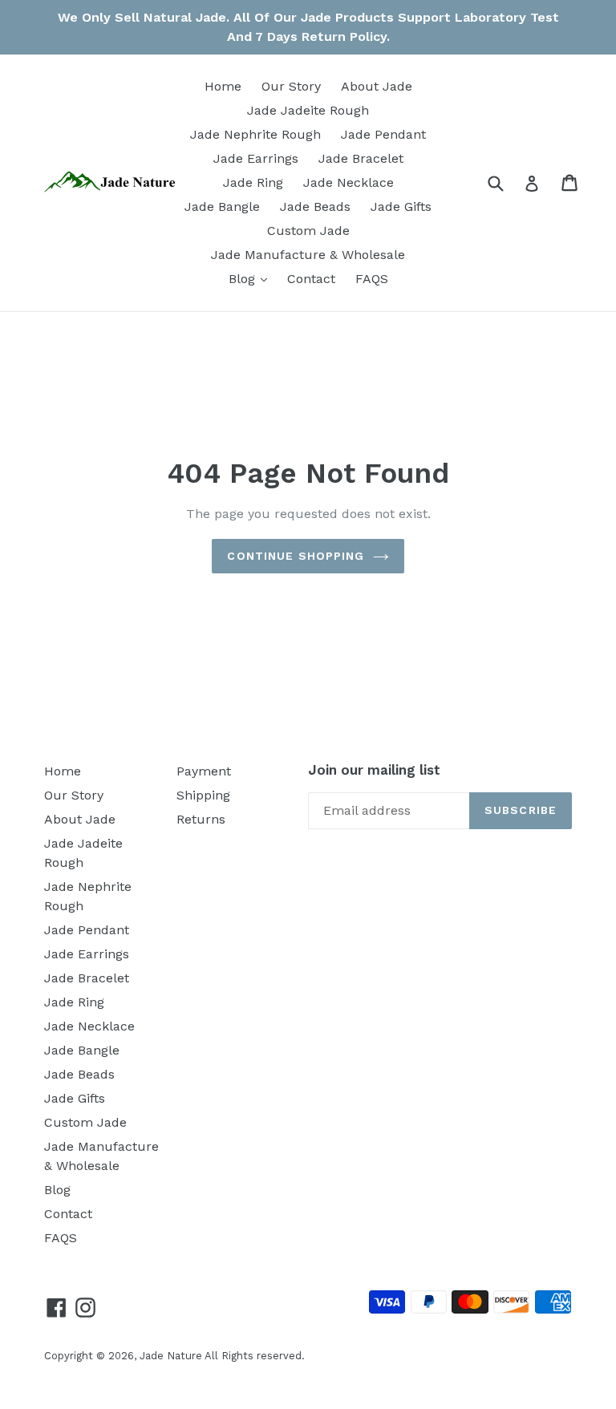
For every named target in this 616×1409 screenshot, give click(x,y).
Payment (203, 771)
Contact (311, 278)
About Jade (376, 86)
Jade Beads (315, 206)
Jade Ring (253, 182)
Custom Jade (308, 230)
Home (223, 86)
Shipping (203, 795)
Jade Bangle (222, 206)
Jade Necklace (348, 182)
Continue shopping (295, 555)
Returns (200, 819)
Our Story (291, 86)
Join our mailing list (374, 770)
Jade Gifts (401, 206)
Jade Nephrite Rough (255, 134)
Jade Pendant (383, 134)
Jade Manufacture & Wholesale (308, 254)
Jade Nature (171, 1356)
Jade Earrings (255, 158)
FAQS (371, 278)
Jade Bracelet (360, 158)
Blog (252, 278)
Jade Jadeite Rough (308, 110)
